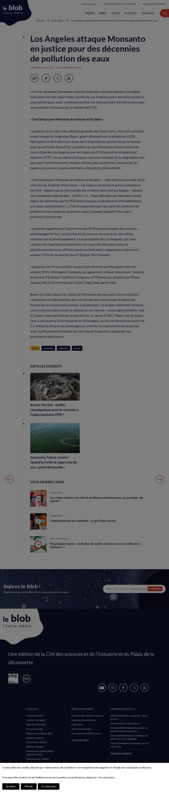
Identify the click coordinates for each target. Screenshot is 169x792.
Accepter (11, 786)
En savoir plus (48, 786)
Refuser (28, 786)
